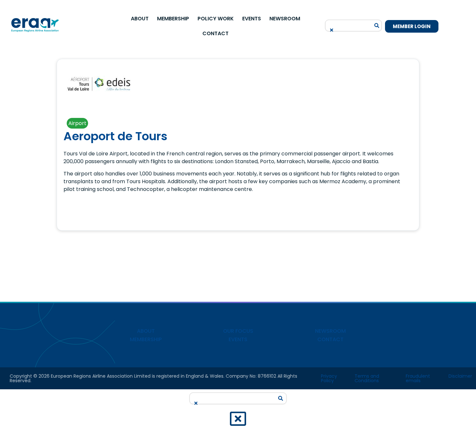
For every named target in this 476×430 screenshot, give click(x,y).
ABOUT (146, 331)
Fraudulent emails (418, 378)
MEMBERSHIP (146, 339)
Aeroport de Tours (115, 136)
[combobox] (349, 23)
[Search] (377, 25)
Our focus (238, 331)
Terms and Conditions (367, 378)
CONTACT (330, 339)
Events (251, 18)
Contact (215, 33)
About (140, 18)
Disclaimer (460, 376)
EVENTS (238, 339)
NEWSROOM (330, 331)
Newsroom (284, 18)
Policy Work (216, 18)
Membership (173, 18)
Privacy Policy (329, 378)
